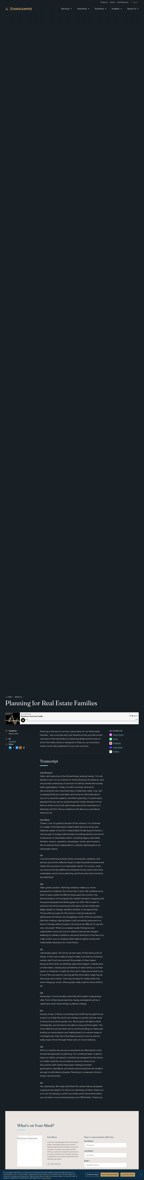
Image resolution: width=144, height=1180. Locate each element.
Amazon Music (118, 747)
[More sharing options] (23, 747)
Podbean (116, 751)
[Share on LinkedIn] (10, 747)
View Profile (55, 1164)
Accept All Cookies (127, 1174)
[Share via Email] (20, 747)
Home (10, 697)
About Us (131, 8)
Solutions (99, 8)
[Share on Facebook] (16, 747)
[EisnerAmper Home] (18, 9)
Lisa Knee (12, 741)
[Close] (141, 1174)
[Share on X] (13, 747)
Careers (112, 2)
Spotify (115, 739)
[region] (72, 1174)
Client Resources (122, 2)
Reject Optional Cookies (110, 1174)
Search (135, 2)
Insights (116, 8)
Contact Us (104, 2)
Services (65, 8)
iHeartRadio (117, 743)
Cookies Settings (92, 1174)
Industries (82, 8)
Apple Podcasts (118, 735)
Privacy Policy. (46, 1178)
